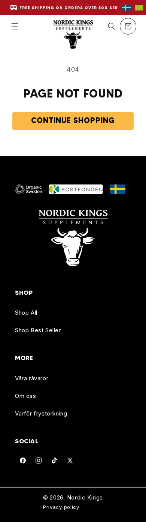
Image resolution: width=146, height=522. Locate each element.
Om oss (25, 395)
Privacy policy (61, 507)
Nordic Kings (85, 497)
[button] (15, 26)
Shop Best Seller (38, 330)
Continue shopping (73, 120)
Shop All (26, 312)
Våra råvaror (31, 378)
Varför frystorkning (41, 413)
